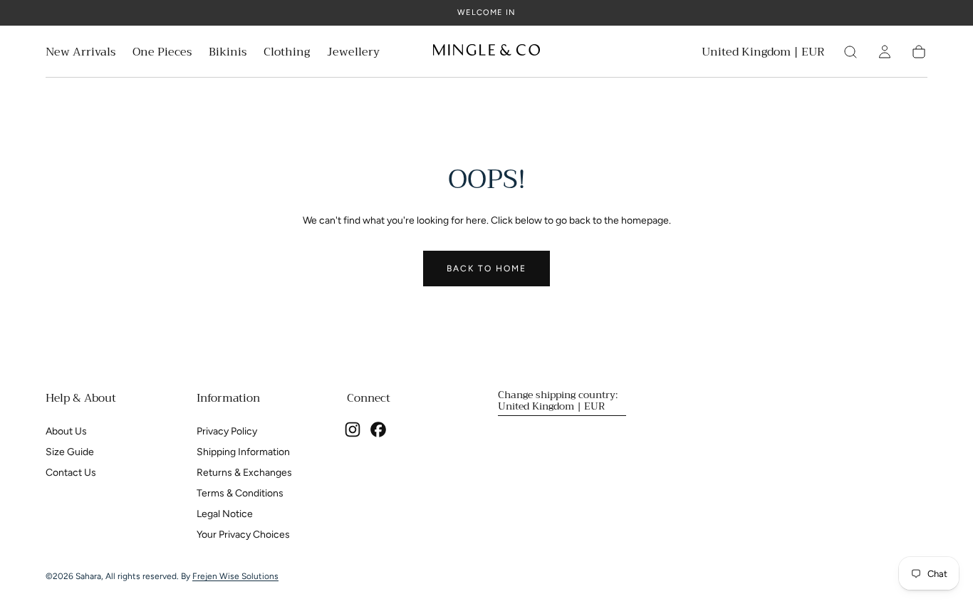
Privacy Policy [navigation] (227, 431)
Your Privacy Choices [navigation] (243, 534)
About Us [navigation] (66, 431)
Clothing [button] (287, 54)
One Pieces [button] (162, 54)
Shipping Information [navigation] (243, 452)
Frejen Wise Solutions (235, 576)
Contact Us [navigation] (71, 473)
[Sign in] (884, 52)
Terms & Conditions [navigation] (240, 493)
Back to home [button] (486, 269)
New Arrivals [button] (80, 54)
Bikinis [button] (227, 54)
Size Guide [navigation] (70, 452)
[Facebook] (378, 429)
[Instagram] (352, 429)
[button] (763, 54)
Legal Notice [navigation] (225, 514)
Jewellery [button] (353, 54)
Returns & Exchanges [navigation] (244, 473)
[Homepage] (486, 52)
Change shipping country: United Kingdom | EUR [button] (558, 400)
